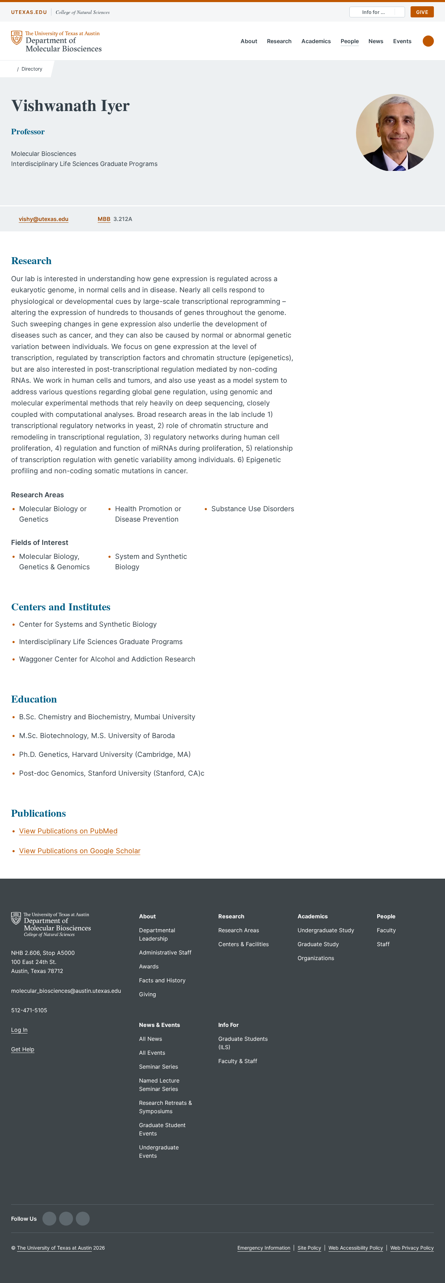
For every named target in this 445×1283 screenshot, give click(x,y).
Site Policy (309, 1248)
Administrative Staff (165, 952)
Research (279, 41)
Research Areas (238, 930)
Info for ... (373, 12)
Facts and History (162, 980)
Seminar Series (158, 1066)
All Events (152, 1052)
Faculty (386, 930)
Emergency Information (263, 1248)
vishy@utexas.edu (43, 218)
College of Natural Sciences (83, 12)
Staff (383, 944)
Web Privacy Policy (412, 1248)
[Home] (12, 68)
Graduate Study (318, 944)
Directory (32, 69)
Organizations (316, 958)
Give (422, 12)
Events (402, 41)
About (249, 41)
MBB (104, 218)
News (376, 41)
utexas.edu (29, 12)
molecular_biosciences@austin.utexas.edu (66, 990)
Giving (147, 994)
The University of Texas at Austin (54, 1248)
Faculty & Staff (237, 1061)
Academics (316, 41)
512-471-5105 (29, 1010)
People (350, 41)
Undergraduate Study (326, 930)
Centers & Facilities (243, 944)
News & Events (159, 1024)
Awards (149, 966)
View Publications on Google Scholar (79, 851)
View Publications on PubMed (68, 831)
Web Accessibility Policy (356, 1248)
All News (150, 1038)
